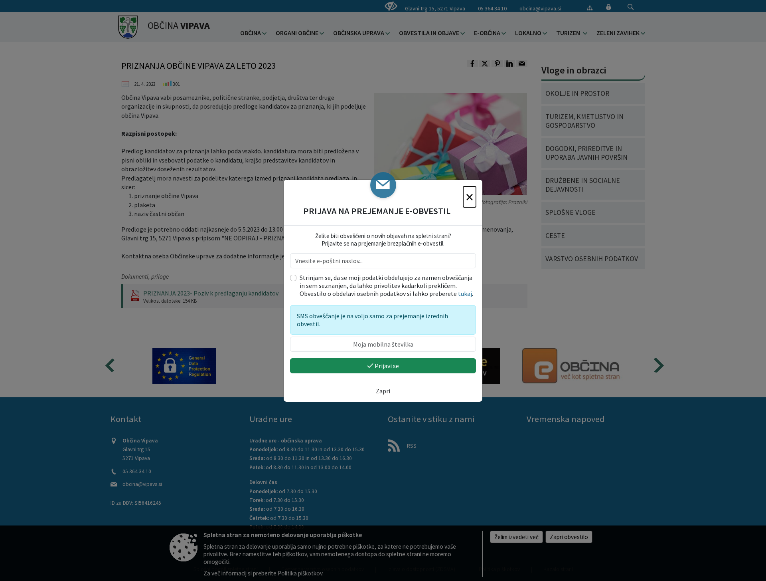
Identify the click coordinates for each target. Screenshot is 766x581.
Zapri (383, 391)
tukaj (465, 293)
